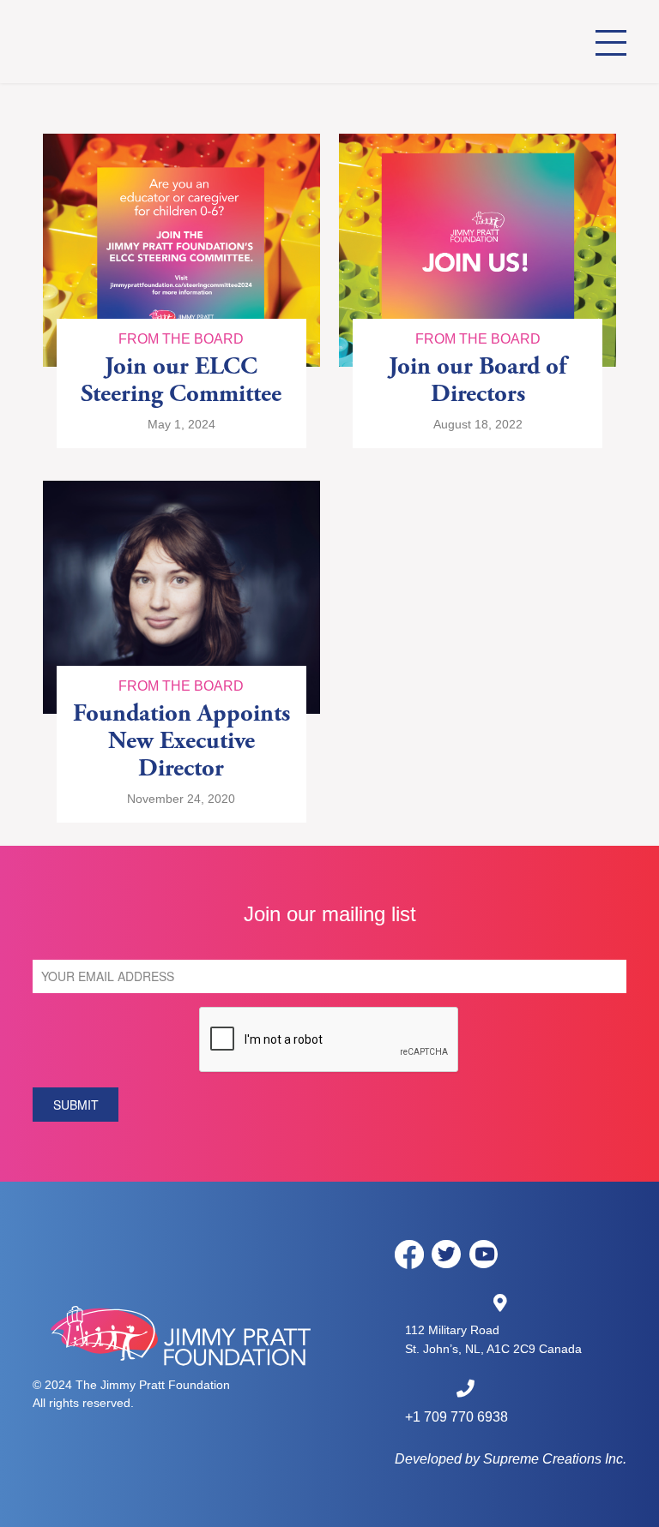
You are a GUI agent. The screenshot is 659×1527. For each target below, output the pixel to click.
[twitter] (446, 1254)
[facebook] (409, 1253)
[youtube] (484, 1254)
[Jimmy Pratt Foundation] (129, 41)
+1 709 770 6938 (456, 1417)
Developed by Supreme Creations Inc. (510, 1459)
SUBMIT (76, 1104)
